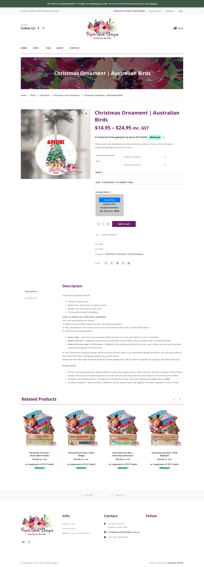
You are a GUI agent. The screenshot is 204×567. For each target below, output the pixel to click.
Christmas (44, 95)
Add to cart (124, 223)
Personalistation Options (105, 155)
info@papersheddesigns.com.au (43, 11)
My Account (155, 11)
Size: (97, 249)
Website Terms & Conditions (76, 533)
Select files (109, 200)
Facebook (23, 542)
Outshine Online (175, 562)
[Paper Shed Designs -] (102, 28)
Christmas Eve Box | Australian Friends (39, 454)
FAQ (168, 379)
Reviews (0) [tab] (30, 298)
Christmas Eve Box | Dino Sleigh (81, 454)
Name (99, 172)
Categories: (100, 254)
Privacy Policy (68, 528)
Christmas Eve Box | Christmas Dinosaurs (123, 454)
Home (24, 95)
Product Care (68, 523)
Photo (98, 161)
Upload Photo (103, 192)
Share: (98, 263)
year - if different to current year (114, 182)
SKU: (97, 244)
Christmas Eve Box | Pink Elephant (164, 454)
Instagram (29, 542)
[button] (86, 113)
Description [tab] (31, 291)
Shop (33, 95)
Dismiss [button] (153, 3)
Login (180, 11)
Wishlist (170, 11)
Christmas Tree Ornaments (66, 95)
